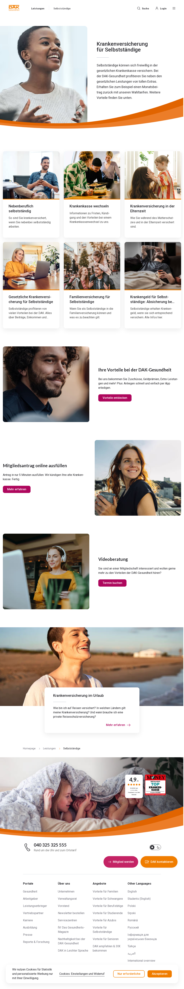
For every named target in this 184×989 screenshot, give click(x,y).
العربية (131, 953)
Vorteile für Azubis (104, 920)
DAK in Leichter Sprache (73, 950)
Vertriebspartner (33, 913)
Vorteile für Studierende (108, 913)
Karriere (28, 920)
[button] (14, 8)
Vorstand (63, 906)
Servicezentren (67, 920)
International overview (141, 960)
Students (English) (139, 898)
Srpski (132, 913)
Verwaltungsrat (67, 898)
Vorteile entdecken (115, 398)
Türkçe (132, 946)
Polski (132, 906)
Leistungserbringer (35, 906)
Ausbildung (30, 927)
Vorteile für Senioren (106, 939)
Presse (27, 934)
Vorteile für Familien (105, 891)
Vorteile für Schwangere (108, 898)
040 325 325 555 (50, 845)
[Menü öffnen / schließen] (174, 8)
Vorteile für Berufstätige (108, 906)
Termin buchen (112, 583)
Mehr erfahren (16, 489)
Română (133, 920)
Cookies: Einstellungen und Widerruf (82, 973)
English (132, 891)
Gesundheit (30, 891)
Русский (133, 927)
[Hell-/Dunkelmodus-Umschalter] (155, 847)
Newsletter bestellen (71, 913)
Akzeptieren (159, 973)
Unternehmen (66, 891)
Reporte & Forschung (36, 942)
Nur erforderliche (129, 973)
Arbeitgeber (30, 898)
